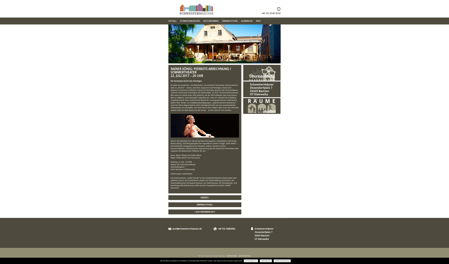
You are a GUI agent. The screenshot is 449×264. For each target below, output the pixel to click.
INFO (258, 21)
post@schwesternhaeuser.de (187, 228)
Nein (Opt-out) (265, 261)
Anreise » (205, 197)
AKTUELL (172, 21)
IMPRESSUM (232, 256)
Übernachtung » (205, 205)
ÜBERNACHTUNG (230, 21)
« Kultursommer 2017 (205, 212)
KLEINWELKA (247, 21)
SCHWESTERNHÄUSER (190, 21)
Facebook (274, 9)
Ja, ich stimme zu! (251, 261)
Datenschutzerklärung (282, 261)
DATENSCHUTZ (245, 256)
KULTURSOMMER (211, 21)
